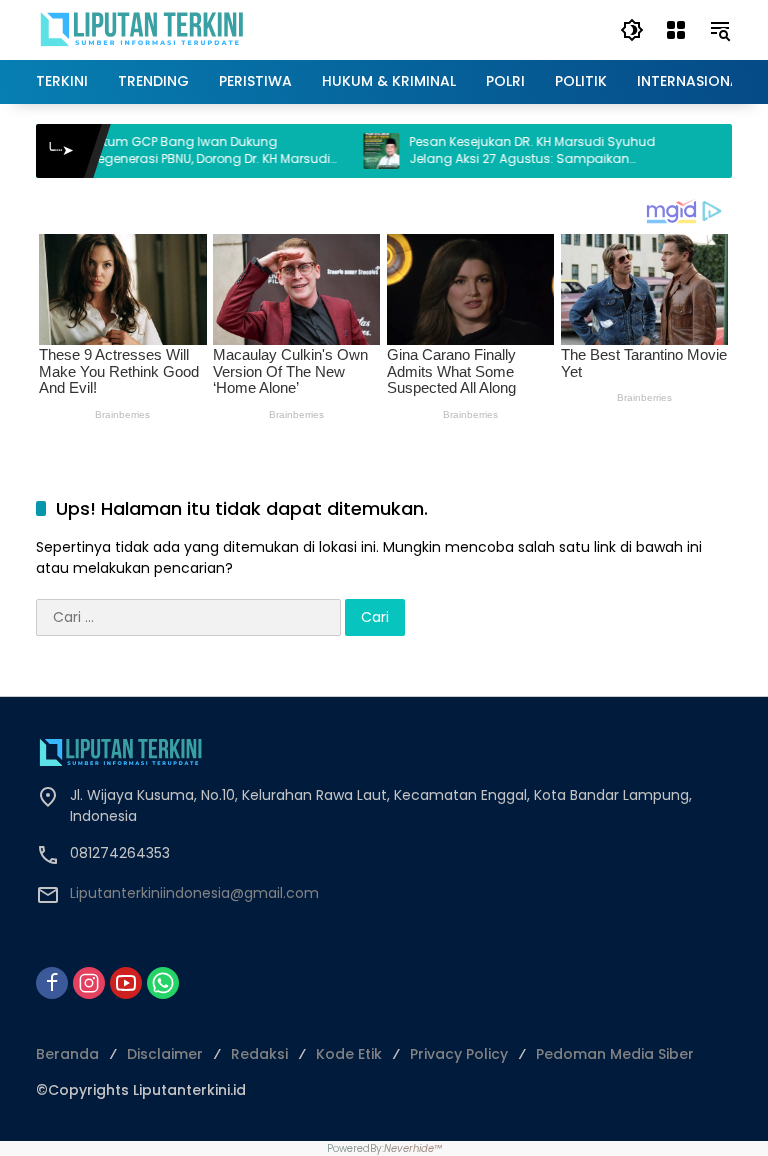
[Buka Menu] (676, 30)
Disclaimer (165, 1054)
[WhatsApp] (163, 983)
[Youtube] (126, 983)
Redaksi (259, 1054)
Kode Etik (349, 1054)
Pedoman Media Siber (615, 1054)
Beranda (67, 1054)
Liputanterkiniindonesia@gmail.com (194, 893)
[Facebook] (52, 983)
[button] (632, 30)
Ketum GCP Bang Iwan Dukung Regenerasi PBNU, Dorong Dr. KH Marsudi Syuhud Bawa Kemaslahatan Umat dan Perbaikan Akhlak (185, 151)
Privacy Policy (459, 1054)
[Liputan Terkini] (143, 29)
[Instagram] (89, 983)
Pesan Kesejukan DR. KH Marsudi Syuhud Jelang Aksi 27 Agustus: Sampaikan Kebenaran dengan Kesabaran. (504, 151)
